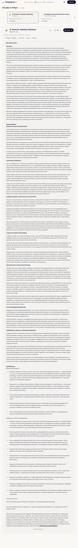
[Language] (64, 2)
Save (58, 30)
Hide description (38, 529)
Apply (69, 30)
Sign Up (71, 2)
